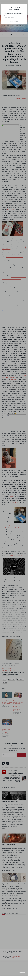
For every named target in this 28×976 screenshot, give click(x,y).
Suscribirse (20, 17)
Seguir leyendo (14, 21)
